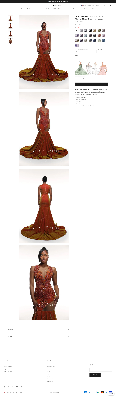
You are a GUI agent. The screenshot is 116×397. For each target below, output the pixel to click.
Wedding (48, 9)
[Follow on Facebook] (4, 387)
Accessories (67, 9)
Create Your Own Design (27, 9)
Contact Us (6, 373)
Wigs (93, 9)
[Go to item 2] (10, 26)
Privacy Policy (50, 378)
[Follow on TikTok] (21, 387)
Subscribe (95, 374)
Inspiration (86, 9)
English (97, 5)
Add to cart (91, 84)
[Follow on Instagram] (8, 387)
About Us (6, 364)
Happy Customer (8, 366)
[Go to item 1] (10, 18)
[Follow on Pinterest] (13, 387)
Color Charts (50, 369)
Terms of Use (50, 381)
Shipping (49, 373)
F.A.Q (48, 371)
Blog (5, 369)
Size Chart (99, 49)
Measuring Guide (51, 366)
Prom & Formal (39, 9)
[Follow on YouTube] (17, 387)
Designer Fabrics (77, 9)
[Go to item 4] (10, 41)
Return (48, 376)
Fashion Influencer (8, 371)
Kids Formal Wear (57, 9)
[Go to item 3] (10, 33)
